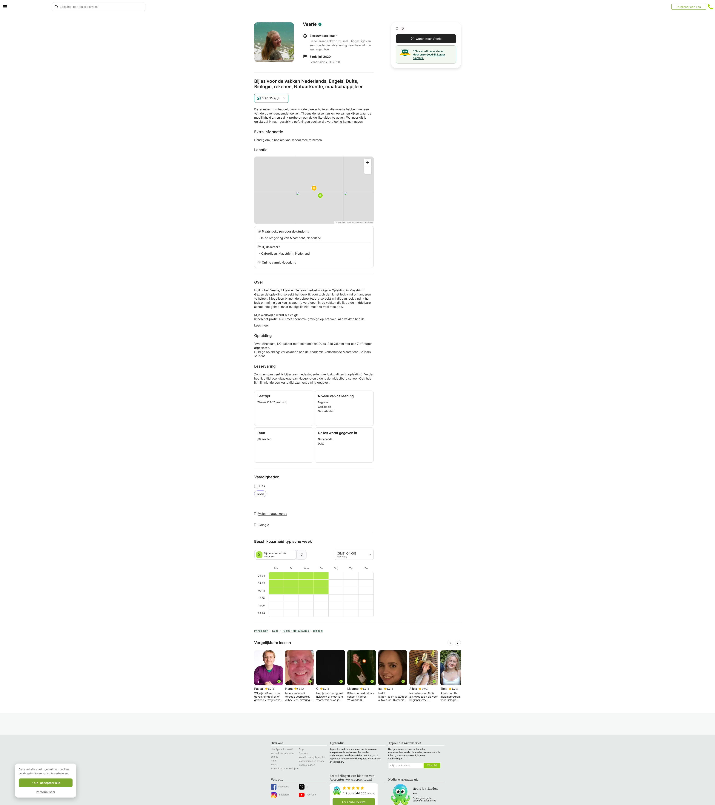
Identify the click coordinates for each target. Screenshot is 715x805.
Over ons (303, 753)
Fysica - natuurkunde (272, 513)
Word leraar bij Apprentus (312, 757)
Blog (301, 749)
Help (273, 760)
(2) (273, 688)
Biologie (263, 525)
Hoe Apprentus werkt (282, 749)
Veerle (310, 24)
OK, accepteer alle (46, 783)
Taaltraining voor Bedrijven (285, 768)
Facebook (283, 786)
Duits (261, 486)
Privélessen (261, 630)
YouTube (311, 794)
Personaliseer (45, 792)
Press (274, 764)
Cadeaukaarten (307, 765)
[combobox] (98, 6)
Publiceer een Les (689, 7)
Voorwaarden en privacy (311, 761)
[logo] (31, 7)
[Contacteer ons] (710, 6)
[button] (402, 28)
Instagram (284, 794)
